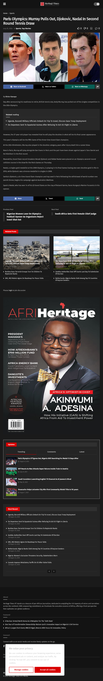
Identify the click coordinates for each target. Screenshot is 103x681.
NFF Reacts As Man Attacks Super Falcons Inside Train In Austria (43, 469)
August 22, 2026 (15, 564)
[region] (34, 660)
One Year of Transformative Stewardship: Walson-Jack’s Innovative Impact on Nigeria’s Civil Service (41, 624)
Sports (12, 13)
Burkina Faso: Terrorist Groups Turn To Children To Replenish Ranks (32, 528)
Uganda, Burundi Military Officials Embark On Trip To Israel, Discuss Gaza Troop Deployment (47, 121)
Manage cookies (21, 670)
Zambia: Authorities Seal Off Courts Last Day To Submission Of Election (34, 535)
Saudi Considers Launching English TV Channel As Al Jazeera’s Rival (44, 479)
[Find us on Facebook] (4, 646)
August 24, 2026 (11, 267)
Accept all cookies (48, 670)
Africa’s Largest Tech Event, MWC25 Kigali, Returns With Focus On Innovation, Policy (35, 628)
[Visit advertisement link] (51, 365)
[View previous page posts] (49, 571)
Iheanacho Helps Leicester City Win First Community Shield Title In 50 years (48, 489)
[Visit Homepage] (50, 4)
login (10, 290)
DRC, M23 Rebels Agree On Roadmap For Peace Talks (24, 278)
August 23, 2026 (15, 544)
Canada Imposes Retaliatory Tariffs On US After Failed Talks (30, 562)
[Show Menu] (4, 4)
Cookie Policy (22, 663)
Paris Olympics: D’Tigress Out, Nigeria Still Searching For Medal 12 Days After (48, 458)
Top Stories (26, 28)
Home (5, 13)
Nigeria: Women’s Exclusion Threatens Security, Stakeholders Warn (32, 556)
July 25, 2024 (8, 28)
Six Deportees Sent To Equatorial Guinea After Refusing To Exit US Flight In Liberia (43, 125)
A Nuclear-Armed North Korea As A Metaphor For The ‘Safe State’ (29, 621)
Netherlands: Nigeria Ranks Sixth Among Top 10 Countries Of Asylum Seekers (36, 549)
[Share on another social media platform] (97, 87)
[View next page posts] (54, 571)
